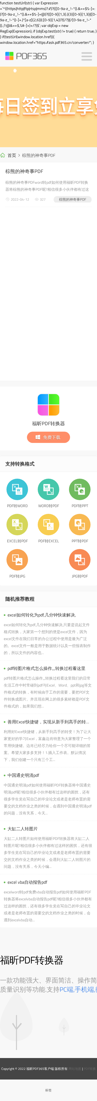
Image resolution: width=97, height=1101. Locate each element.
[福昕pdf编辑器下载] (48, 107)
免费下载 (51, 437)
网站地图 (74, 1068)
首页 (12, 155)
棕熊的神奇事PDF (24, 171)
